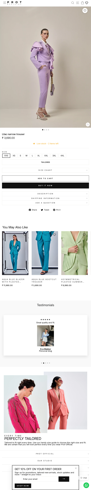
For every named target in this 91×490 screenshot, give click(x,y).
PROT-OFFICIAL (45, 454)
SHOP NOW (23, 486)
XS (14, 155)
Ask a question (45, 203)
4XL (62, 155)
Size (4, 152)
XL (38, 155)
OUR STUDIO (45, 461)
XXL (46, 155)
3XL (54, 155)
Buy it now (46, 185)
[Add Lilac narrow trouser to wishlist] (85, 10)
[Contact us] (86, 485)
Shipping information (45, 198)
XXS (6, 155)
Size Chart (46, 170)
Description (45, 194)
